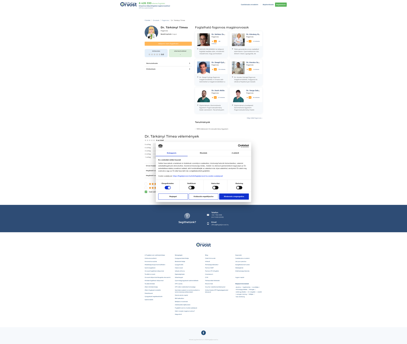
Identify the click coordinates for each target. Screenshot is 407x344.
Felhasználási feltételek (212, 280)
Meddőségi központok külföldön (155, 264)
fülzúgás (251, 289)
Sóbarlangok (179, 277)
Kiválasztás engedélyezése (203, 196)
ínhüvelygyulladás (241, 289)
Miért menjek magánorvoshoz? (185, 311)
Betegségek (178, 255)
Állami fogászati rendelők (153, 290)
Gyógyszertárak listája (182, 258)
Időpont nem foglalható (168, 44)
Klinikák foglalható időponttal (154, 280)
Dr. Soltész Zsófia (219, 34)
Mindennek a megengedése (234, 196)
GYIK (206, 277)
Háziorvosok (179, 268)
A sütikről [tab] (235, 153)
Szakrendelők (149, 299)
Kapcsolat (238, 255)
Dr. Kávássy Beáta (254, 34)
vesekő (259, 292)
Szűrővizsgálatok (150, 268)
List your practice (240, 261)
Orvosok (156, 20)
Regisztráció (281, 5)
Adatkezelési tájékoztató (182, 305)
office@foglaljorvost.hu (220, 225)
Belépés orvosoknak (181, 301)
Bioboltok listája (180, 261)
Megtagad (173, 196)
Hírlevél (207, 261)
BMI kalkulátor (179, 298)
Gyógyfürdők (179, 264)
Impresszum (209, 274)
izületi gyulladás (241, 292)
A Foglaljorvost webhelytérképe (155, 255)
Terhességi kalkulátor (211, 264)
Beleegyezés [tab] (171, 153)
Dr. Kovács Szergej (254, 62)
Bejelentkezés (268, 5)
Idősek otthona (180, 271)
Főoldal (147, 20)
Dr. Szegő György (219, 62)
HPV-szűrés (178, 284)
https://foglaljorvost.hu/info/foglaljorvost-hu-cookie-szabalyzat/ (198, 176)
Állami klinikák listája (151, 287)
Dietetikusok (149, 293)
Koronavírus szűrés (151, 261)
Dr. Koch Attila (218, 90)
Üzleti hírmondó (210, 258)
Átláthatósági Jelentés (242, 271)
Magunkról (178, 314)
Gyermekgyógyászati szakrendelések (186, 280)
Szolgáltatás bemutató (242, 264)
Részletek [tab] (203, 153)
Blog (206, 255)
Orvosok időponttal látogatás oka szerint (158, 277)
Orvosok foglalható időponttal (154, 271)
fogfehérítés (246, 287)
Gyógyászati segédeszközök (153, 296)
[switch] (192, 187)
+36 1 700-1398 (216, 215)
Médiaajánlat (239, 268)
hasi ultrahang (240, 296)
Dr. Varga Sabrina (254, 90)
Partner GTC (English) (212, 271)
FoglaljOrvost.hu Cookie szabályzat (186, 308)
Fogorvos (165, 20)
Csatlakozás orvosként (249, 5)
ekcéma (238, 287)
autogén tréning (241, 294)
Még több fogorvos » (254, 118)
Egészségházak (180, 274)
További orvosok (150, 274)
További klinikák (150, 284)
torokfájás (255, 287)
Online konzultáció (151, 258)
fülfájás (251, 294)
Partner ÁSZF (209, 268)
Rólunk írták (209, 284)
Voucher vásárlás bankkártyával (215, 287)
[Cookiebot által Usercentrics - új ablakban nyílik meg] (239, 146)
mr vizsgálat (251, 292)
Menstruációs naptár (181, 295)
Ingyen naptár (239, 277)
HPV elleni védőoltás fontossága (185, 287)
